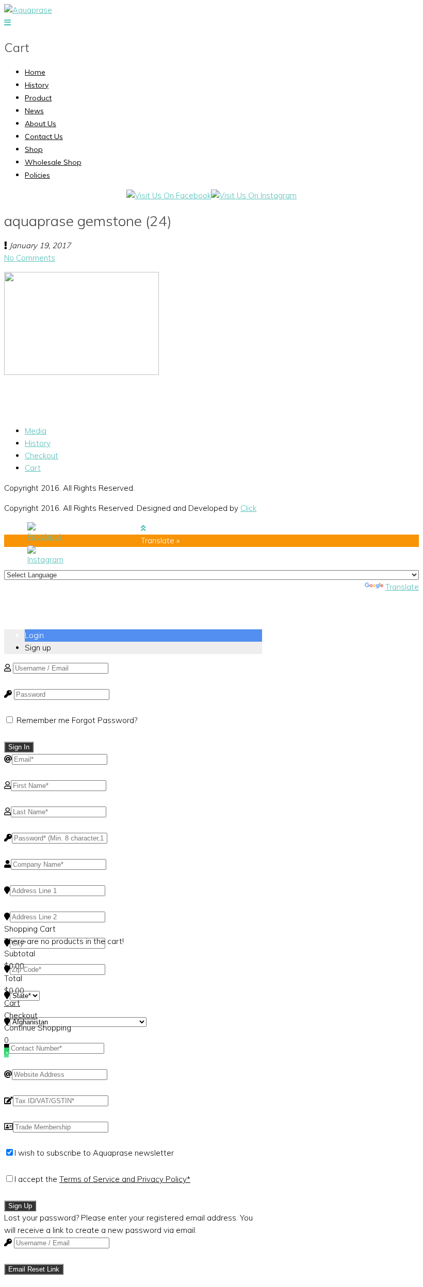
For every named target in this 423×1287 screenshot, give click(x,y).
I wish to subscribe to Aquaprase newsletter (94, 1153)
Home (35, 72)
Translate (402, 587)
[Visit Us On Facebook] (168, 195)
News (34, 110)
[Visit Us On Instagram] (254, 195)
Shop (34, 149)
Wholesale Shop (53, 162)
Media (35, 431)
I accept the (102, 1179)
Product (38, 97)
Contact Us (44, 136)
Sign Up (20, 1206)
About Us (40, 123)
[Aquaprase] (28, 10)
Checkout (41, 455)
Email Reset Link (33, 1269)
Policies (37, 175)
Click (248, 508)
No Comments (29, 258)
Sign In (18, 747)
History (36, 85)
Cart (33, 468)
